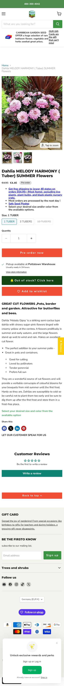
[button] (7, 158)
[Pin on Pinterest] (23, 428)
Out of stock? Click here (34, 280)
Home (5, 65)
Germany (30, 599)
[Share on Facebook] (4, 428)
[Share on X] (10, 428)
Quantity (6, 231)
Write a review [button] (32, 473)
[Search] (57, 24)
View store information (16, 272)
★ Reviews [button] (61, 346)
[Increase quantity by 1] (31, 238)
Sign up (52, 555)
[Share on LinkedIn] (17, 428)
